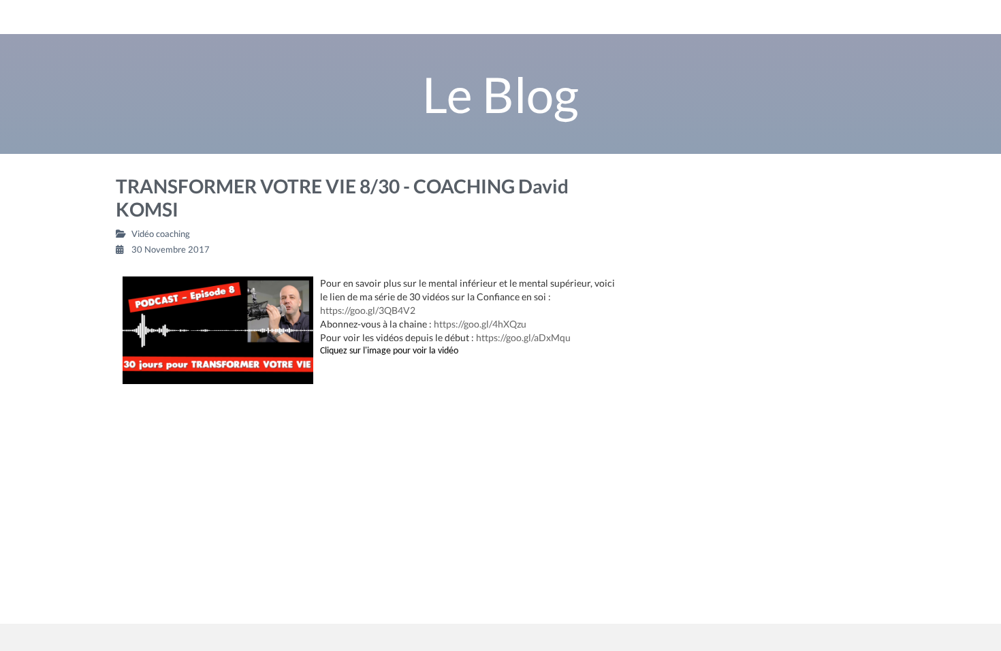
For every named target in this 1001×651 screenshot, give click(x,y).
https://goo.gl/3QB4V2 (367, 310)
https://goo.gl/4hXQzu (480, 324)
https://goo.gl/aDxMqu (523, 337)
